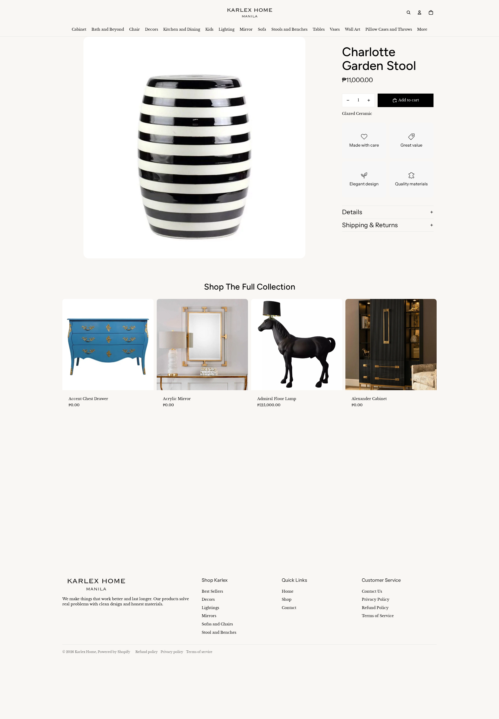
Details (352, 212)
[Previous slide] (70, 344)
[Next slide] (146, 344)
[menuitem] (79, 29)
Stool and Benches (219, 632)
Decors (208, 599)
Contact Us (372, 591)
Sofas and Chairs (217, 624)
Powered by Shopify (114, 652)
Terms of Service (378, 615)
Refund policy (146, 652)
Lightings (210, 607)
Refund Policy (375, 607)
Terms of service (199, 652)
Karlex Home (85, 652)
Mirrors (209, 615)
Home (287, 591)
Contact (289, 607)
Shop (287, 599)
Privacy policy (172, 652)
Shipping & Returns (370, 225)
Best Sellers (212, 591)
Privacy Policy (375, 599)
